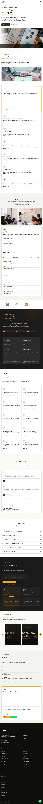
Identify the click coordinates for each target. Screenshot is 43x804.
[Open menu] (41, 2)
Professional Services (4, 784)
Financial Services (25, 766)
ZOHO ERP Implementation (5, 756)
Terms (5, 802)
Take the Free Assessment (9, 582)
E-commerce (3, 777)
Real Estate (3, 782)
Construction (3, 795)
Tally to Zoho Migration (5, 774)
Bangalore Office (25, 735)
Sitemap (8, 802)
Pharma (2, 785)
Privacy (2, 802)
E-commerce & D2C (26, 758)
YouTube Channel (25, 738)
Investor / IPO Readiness (5, 759)
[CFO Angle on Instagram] (5, 748)
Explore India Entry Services (9, 334)
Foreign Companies (26, 761)
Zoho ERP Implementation (5, 773)
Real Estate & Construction (27, 764)
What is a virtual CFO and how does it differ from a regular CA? (12, 531)
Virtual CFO (3, 753)
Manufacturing (25, 759)
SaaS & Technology (26, 756)
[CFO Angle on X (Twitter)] (9, 748)
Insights (24, 733)
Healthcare (3, 790)
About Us (24, 732)
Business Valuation (4, 761)
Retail (2, 781)
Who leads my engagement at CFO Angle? (8, 539)
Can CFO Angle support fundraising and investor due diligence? (12, 543)
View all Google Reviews (21, 514)
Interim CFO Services (4, 758)
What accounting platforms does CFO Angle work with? (11, 547)
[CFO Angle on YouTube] (12, 748)
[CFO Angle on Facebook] (7, 748)
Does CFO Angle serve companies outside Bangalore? (10, 535)
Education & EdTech (26, 767)
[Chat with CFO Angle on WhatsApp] (40, 801)
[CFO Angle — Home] (3, 2)
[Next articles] (40, 634)
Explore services (14, 24)
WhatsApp (14, 716)
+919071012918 (6, 670)
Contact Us (5, 24)
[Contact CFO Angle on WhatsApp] (14, 748)
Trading (2, 779)
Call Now (7, 716)
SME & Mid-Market (25, 753)
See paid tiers (20, 582)
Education (3, 793)
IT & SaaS (2, 789)
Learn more (5, 135)
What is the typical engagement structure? (8, 551)
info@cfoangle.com (7, 674)
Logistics (2, 787)
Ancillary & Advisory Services (6, 764)
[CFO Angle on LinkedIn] (2, 748)
